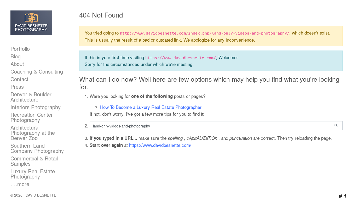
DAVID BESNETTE (41, 195)
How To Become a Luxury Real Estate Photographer (150, 107)
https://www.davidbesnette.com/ (160, 145)
